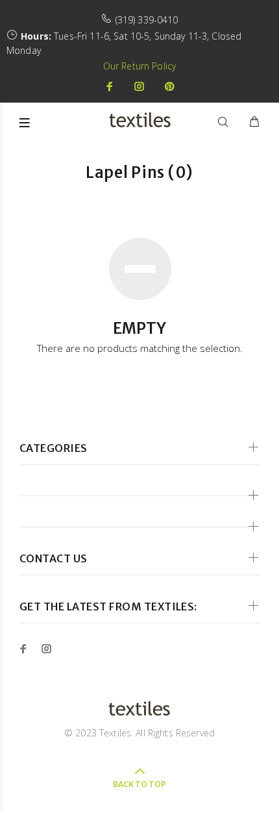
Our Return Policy (139, 66)
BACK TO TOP (139, 784)
